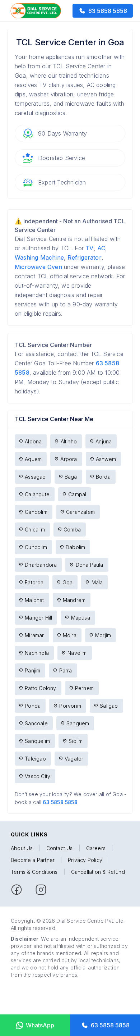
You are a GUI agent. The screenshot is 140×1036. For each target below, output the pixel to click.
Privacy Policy (85, 860)
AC (101, 248)
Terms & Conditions (34, 872)
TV (89, 248)
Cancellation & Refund (98, 872)
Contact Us (59, 848)
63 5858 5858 (60, 802)
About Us (22, 848)
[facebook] (16, 889)
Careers (96, 848)
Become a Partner (33, 860)
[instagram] (41, 889)
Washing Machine (39, 257)
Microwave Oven (38, 266)
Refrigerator (84, 257)
